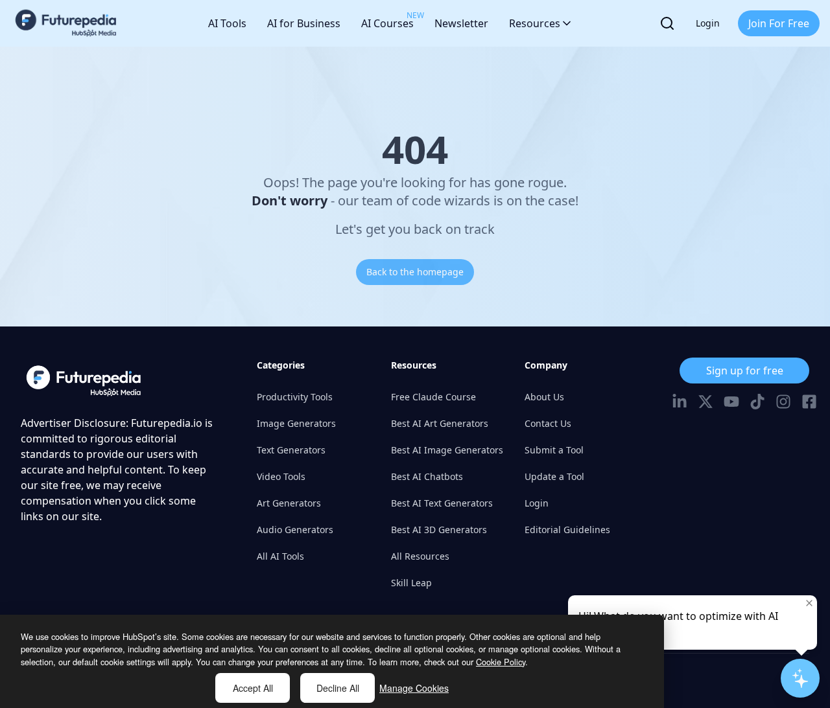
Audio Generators (295, 529)
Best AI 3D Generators (439, 529)
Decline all (337, 687)
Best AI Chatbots (427, 476)
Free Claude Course (433, 397)
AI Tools (227, 23)
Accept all (253, 687)
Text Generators (291, 450)
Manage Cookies (414, 687)
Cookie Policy (500, 662)
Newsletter (461, 23)
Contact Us (548, 423)
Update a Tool (554, 476)
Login (708, 23)
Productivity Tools (295, 397)
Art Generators (289, 503)
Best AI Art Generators (439, 423)
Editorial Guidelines (567, 529)
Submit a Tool (554, 450)
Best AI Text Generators (442, 503)
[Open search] (667, 23)
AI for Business (303, 23)
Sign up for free (744, 370)
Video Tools (281, 476)
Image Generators (296, 423)
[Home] (66, 23)
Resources (534, 23)
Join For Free (778, 23)
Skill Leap (411, 583)
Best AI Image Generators (447, 450)
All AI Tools (280, 556)
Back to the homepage (415, 272)
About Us (544, 397)
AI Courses (387, 20)
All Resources (420, 556)
